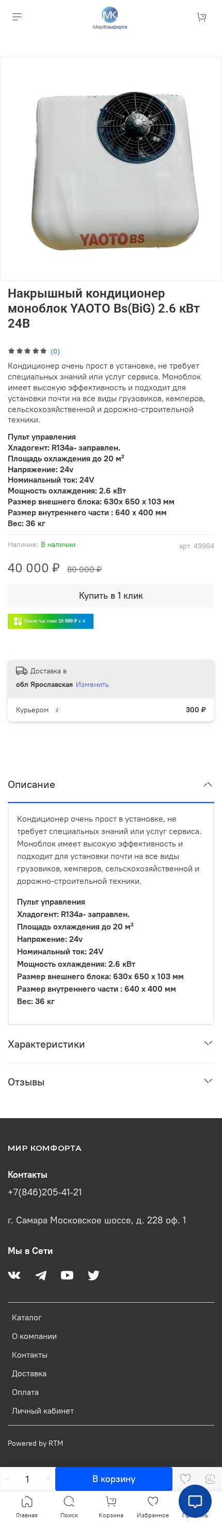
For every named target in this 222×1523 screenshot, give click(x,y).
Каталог (27, 1317)
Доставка (29, 1373)
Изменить (92, 684)
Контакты (29, 1354)
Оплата (25, 1392)
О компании (34, 1336)
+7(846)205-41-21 (45, 1192)
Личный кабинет (43, 1410)
